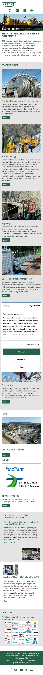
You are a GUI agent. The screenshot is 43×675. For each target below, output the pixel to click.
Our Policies (19, 660)
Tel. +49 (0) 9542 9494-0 (30, 655)
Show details (30, 344)
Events (5, 460)
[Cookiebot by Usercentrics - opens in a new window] (30, 305)
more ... (5, 117)
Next (39, 22)
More (5, 601)
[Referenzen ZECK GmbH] (21, 632)
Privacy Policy (32, 660)
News (4, 413)
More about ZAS (9, 543)
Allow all (21, 352)
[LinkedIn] (31, 670)
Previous (3, 22)
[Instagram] (26, 670)
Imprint (8, 660)
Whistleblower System (23, 662)
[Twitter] (15, 670)
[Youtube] (21, 670)
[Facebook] (11, 670)
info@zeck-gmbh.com (23, 658)
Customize (20, 359)
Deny (21, 367)
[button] (32, 10)
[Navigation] (38, 3)
